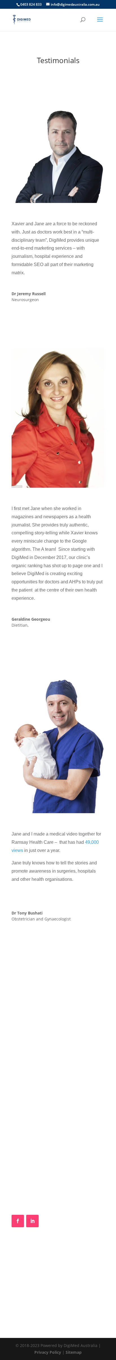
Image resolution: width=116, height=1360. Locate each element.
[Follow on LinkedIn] (32, 1221)
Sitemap (74, 1352)
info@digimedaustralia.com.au (47, 1178)
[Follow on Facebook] (18, 1221)
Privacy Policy (47, 1352)
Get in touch (58, 1048)
